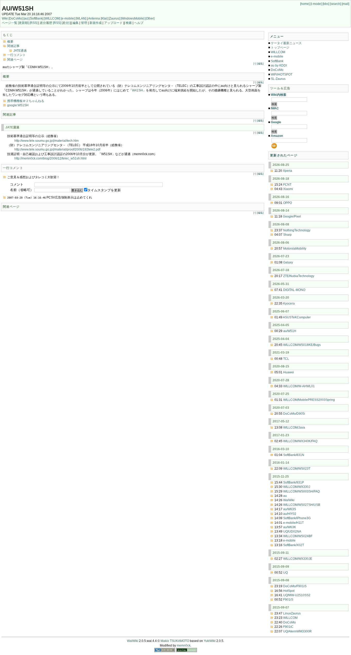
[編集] (260, 63)
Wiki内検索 (278, 95)
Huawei (288, 372)
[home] (305, 4)
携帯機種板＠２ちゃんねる (25, 101)
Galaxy (288, 262)
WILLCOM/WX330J (296, 487)
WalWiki (288, 500)
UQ (285, 572)
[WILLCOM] (52, 18)
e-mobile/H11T (293, 523)
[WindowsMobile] (132, 18)
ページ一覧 (9, 23)
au (285, 496)
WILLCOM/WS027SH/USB (301, 505)
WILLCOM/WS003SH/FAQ (301, 491)
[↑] (254, 63)
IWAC (275, 108)
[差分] (65, 23)
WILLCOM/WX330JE (297, 559)
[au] (26, 18)
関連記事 (13, 46)
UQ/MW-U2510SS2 (296, 595)
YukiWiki (210, 641)
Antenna (94, 18)
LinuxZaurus (292, 613)
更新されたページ (283, 155)
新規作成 (95, 23)
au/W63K (289, 527)
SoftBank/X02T (293, 545)
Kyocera (289, 303)
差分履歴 (46, 23)
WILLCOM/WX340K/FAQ (300, 441)
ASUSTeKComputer (297, 317)
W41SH (137, 90)
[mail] (345, 4)
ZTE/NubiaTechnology (298, 276)
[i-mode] (316, 4)
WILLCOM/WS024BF (297, 536)
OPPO (287, 203)
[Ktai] (104, 18)
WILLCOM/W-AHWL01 (299, 386)
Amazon (277, 136)
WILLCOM (278, 52)
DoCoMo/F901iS (295, 586)
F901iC (288, 627)
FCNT (287, 184)
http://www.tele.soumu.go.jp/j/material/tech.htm (46, 141)
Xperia (287, 171)
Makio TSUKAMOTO (175, 641)
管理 (84, 23)
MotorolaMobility (294, 248)
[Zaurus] (114, 18)
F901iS (288, 599)
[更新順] (23, 23)
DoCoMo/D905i (294, 413)
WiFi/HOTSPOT (281, 74)
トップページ (280, 47)
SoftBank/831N (293, 455)
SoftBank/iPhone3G (297, 518)
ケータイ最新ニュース (286, 43)
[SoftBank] (36, 18)
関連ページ (15, 59)
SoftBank (277, 61)
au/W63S (289, 509)
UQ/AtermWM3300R (297, 631)
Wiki (5, 18)
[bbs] (325, 4)
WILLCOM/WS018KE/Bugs (302, 345)
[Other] (149, 18)
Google (276, 122)
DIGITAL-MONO (294, 290)
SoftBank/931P (293, 482)
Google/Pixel (292, 216)
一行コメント (16, 55)
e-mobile (277, 56)
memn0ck (183, 645)
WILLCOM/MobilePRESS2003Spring (309, 400)
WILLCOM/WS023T (296, 468)
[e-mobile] (68, 18)
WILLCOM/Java (294, 427)
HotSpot (288, 591)
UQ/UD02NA (292, 531)
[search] (335, 4)
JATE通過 (20, 50)
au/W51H (289, 331)
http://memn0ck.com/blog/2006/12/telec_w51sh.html (50, 158)
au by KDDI (279, 65)
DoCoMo (277, 70)
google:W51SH (18, 105)
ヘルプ (138, 23)
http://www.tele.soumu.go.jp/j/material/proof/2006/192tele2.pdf (57, 149)
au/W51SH (17, 8)
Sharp (287, 234)
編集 (75, 23)
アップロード (113, 23)
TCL (286, 358)
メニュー (277, 36)
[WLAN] (81, 18)
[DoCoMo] (15, 18)
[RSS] (34, 23)
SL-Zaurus (278, 79)
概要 (10, 41)
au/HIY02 (289, 514)
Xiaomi (288, 189)
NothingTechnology (296, 230)
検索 (129, 23)
